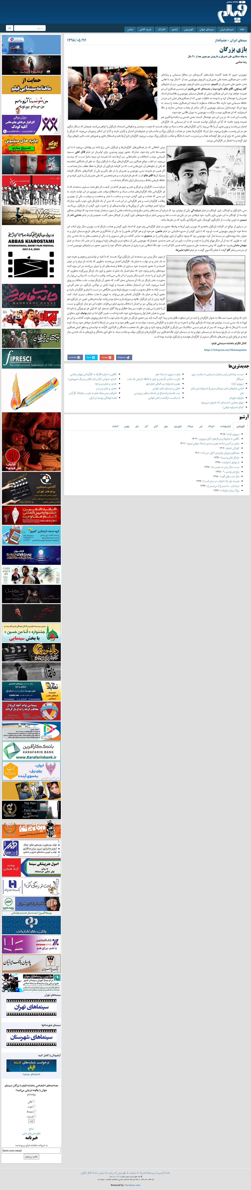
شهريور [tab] (178, 426)
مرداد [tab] (190, 426)
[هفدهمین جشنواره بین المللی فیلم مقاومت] (31, 515)
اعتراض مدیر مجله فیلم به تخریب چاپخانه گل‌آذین (93, 393)
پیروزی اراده (237, 383)
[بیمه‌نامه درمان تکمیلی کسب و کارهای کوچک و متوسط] (31, 44)
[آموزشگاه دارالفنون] (31, 652)
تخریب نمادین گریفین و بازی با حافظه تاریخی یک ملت (153, 379)
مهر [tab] (166, 426)
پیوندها (152, 1173)
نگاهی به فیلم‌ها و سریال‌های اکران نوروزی (219, 438)
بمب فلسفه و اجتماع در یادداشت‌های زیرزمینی (157, 393)
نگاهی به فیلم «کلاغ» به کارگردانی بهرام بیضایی (93, 374)
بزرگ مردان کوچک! (230, 490)
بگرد (9, 28)
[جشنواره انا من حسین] (31, 632)
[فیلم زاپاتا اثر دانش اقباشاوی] (31, 441)
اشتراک (161, 29)
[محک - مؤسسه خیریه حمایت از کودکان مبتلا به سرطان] (31, 104)
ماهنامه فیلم (116, 1176)
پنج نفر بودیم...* (231, 471)
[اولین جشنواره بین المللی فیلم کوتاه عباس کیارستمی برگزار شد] (31, 254)
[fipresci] (31, 358)
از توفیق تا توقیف (230, 462)
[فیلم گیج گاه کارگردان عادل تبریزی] (31, 318)
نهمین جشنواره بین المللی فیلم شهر (163, 383)
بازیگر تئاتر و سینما (230, 457)
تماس (130, 29)
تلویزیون (188, 29)
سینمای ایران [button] (227, 29)
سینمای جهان (207, 29)
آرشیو (175, 29)
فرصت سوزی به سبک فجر (167, 374)
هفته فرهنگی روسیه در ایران (103, 397)
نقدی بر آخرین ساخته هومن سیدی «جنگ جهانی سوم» (213, 443)
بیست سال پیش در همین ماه (225, 467)
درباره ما (110, 1173)
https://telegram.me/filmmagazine (225, 350)
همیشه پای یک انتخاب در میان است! (221, 481)
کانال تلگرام (86, 1173)
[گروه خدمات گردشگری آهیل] (31, 535)
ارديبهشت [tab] (225, 426)
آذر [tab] (146, 426)
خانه (242, 29)
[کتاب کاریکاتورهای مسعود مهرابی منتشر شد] (31, 190)
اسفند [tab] (115, 426)
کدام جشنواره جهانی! (233, 407)
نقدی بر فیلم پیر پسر (106, 388)
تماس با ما (99, 1173)
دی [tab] (137, 426)
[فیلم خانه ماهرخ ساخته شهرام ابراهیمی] (31, 295)
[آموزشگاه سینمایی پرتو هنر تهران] (31, 488)
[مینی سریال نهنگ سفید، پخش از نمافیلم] (31, 164)
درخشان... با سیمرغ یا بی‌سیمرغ (223, 485)
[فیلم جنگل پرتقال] (31, 338)
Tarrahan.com (132, 1185)
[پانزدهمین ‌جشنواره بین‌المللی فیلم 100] (31, 65)
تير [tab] (200, 426)
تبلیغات (132, 1173)
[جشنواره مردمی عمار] (31, 555)
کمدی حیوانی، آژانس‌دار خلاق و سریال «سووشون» (92, 379)
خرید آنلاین (145, 29)
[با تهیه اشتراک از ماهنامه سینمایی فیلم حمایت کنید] (31, 84)
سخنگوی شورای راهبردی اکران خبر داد (220, 453)
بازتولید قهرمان (236, 397)
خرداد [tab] (211, 426)
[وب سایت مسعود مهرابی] (31, 390)
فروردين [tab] (240, 426)
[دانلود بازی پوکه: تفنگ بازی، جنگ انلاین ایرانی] (31, 144)
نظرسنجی (121, 1173)
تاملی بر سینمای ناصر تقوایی (166, 388)
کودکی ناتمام (232, 448)
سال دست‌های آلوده (229, 476)
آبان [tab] (156, 426)
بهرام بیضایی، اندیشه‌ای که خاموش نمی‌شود (222, 402)
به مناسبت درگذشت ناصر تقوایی (164, 397)
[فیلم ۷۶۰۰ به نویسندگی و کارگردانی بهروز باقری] (31, 215)
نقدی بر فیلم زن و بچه (106, 383)
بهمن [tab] (126, 426)
